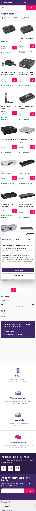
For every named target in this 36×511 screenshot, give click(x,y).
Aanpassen (17, 275)
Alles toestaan (18, 270)
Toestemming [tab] (6, 239)
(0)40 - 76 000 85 (11, 331)
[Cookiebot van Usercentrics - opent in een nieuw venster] (26, 234)
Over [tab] (29, 239)
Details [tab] (18, 239)
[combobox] (13, 7)
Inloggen (25, 3)
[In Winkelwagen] (14, 47)
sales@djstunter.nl (14, 334)
